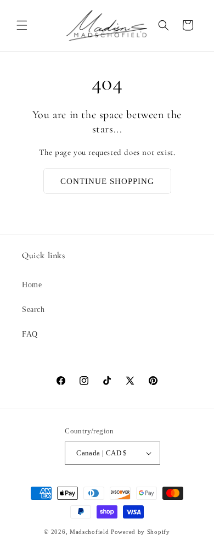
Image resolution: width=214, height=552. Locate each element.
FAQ (30, 334)
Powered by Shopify (140, 531)
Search (33, 309)
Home (32, 285)
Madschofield (89, 531)
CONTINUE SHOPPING (107, 181)
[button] (22, 25)
